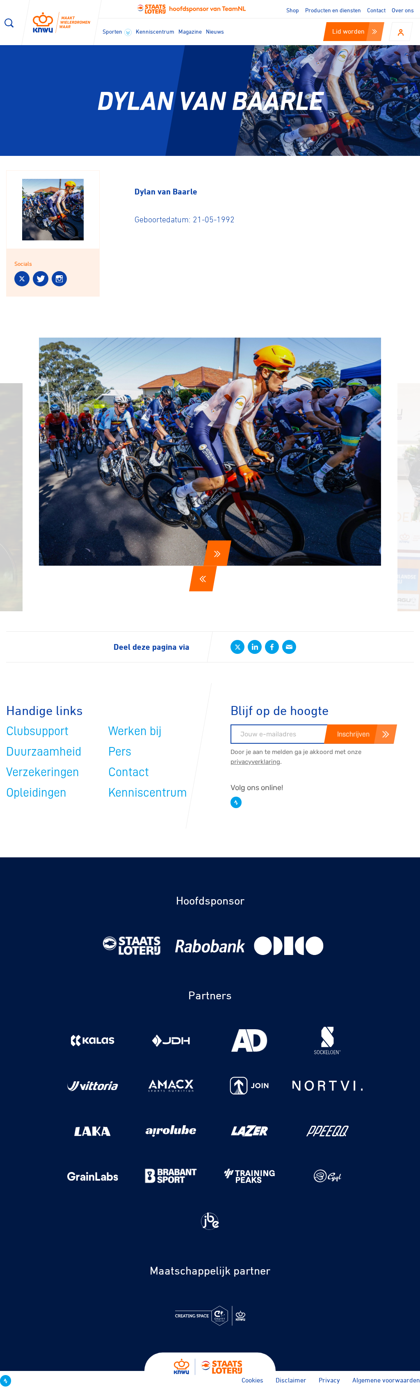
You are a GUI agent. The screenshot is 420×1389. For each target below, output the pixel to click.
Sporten (113, 31)
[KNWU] (61, 22)
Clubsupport (37, 731)
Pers (119, 751)
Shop (292, 10)
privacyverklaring (255, 761)
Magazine (190, 31)
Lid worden (348, 31)
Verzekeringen (42, 772)
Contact (376, 10)
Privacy (329, 1380)
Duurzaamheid (43, 751)
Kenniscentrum (155, 31)
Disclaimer (291, 1380)
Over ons (403, 10)
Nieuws (215, 31)
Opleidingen (36, 792)
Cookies (252, 1380)
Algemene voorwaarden (386, 1380)
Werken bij (135, 731)
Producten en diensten (333, 10)
